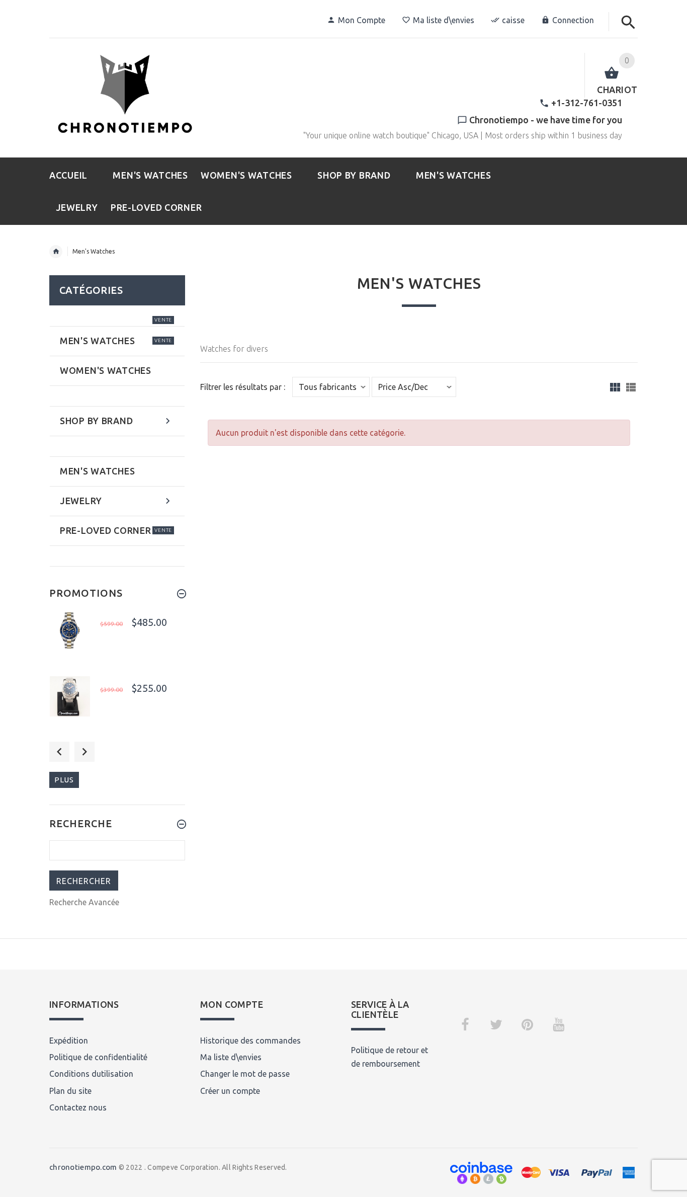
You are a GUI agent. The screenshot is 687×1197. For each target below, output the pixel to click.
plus (64, 779)
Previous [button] (59, 752)
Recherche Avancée (84, 902)
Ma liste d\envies (443, 20)
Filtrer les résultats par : (242, 387)
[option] (117, 640)
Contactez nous (78, 1107)
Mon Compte (361, 20)
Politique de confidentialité (98, 1057)
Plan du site (70, 1090)
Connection (573, 20)
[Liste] (631, 387)
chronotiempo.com (83, 1167)
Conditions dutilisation (91, 1073)
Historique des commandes (250, 1040)
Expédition (68, 1040)
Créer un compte (230, 1090)
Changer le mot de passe (245, 1073)
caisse (513, 20)
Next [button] (84, 752)
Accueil (55, 251)
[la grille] (615, 387)
